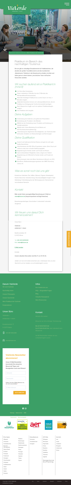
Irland (5, 466)
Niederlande (21, 443)
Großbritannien (7, 464)
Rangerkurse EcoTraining (48, 461)
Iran (57, 439)
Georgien (6, 458)
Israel (57, 441)
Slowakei (20, 454)
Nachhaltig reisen (8, 290)
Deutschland (7, 449)
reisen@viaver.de (20, 196)
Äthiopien (45, 439)
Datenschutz (19, 412)
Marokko (45, 448)
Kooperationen (7, 305)
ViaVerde (13, 481)
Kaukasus (34, 437)
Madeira (20, 438)
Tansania (45, 454)
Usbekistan (59, 448)
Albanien (6, 439)
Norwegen (20, 447)
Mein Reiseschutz (41, 300)
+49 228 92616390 (11, 333)
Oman (57, 450)
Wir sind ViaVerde (8, 287)
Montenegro (21, 440)
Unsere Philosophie (9, 294)
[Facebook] (23, 408)
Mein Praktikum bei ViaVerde (11, 301)
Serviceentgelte (22, 417)
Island (5, 469)
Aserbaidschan (7, 443)
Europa (7, 437)
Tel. (21, 240)
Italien (5, 471)
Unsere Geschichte (8, 298)
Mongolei (58, 446)
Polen (19, 449)
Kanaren (6, 473)
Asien (58, 437)
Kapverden (45, 443)
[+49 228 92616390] (4, 333)
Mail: (21, 242)
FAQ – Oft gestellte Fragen (44, 290)
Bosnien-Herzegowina (7, 446)
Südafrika (45, 452)
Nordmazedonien (22, 445)
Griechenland (7, 460)
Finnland (6, 453)
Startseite (12, 52)
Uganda (45, 456)
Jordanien (58, 443)
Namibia (45, 450)
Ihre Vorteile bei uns (42, 287)
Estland (5, 451)
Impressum (13, 417)
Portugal (20, 451)
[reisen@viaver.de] (4, 340)
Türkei (19, 458)
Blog (37, 293)
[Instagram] (25, 408)
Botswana (45, 441)
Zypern (20, 460)
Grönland (6, 462)
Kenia (44, 446)
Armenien (6, 441)
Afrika (45, 437)
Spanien (20, 456)
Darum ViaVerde (21, 52)
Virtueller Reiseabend (42, 297)
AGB (25, 412)
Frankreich (6, 456)
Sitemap (12, 412)
